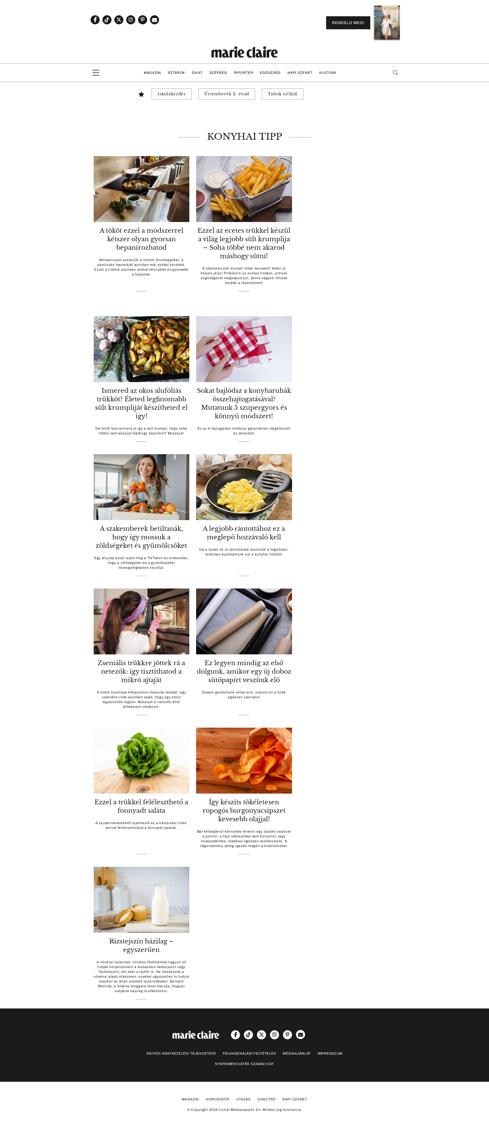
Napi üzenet (300, 73)
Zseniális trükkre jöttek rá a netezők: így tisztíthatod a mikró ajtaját (141, 671)
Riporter (243, 73)
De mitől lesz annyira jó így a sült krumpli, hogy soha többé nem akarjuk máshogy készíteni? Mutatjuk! (141, 430)
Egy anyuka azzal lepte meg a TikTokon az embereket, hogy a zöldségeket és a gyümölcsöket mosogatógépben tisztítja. (141, 563)
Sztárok (176, 73)
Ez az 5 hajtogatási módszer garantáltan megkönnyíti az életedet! (244, 430)
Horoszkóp (217, 1099)
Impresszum (330, 1053)
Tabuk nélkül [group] (282, 93)
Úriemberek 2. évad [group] (226, 93)
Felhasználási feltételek (249, 1053)
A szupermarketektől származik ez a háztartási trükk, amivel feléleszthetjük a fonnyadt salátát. (141, 825)
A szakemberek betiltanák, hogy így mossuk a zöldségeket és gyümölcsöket (141, 537)
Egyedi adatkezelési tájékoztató (181, 1053)
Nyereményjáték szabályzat (244, 1064)
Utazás (243, 1099)
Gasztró (267, 1099)
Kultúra (327, 73)
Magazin (152, 73)
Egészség (270, 73)
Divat (197, 73)
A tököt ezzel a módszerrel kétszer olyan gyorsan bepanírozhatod (141, 239)
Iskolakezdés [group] (172, 93)
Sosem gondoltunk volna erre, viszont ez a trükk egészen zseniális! (244, 694)
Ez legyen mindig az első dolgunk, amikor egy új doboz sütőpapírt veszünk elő (244, 671)
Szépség (218, 73)
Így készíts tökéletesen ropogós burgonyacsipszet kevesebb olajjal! (244, 810)
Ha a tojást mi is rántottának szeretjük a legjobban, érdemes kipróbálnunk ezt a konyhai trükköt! (244, 552)
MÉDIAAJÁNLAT (297, 1053)
